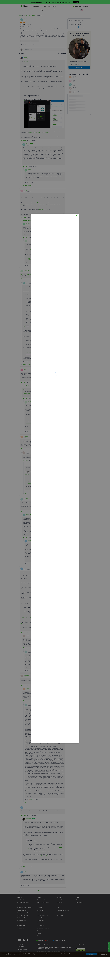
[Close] (77, 215)
